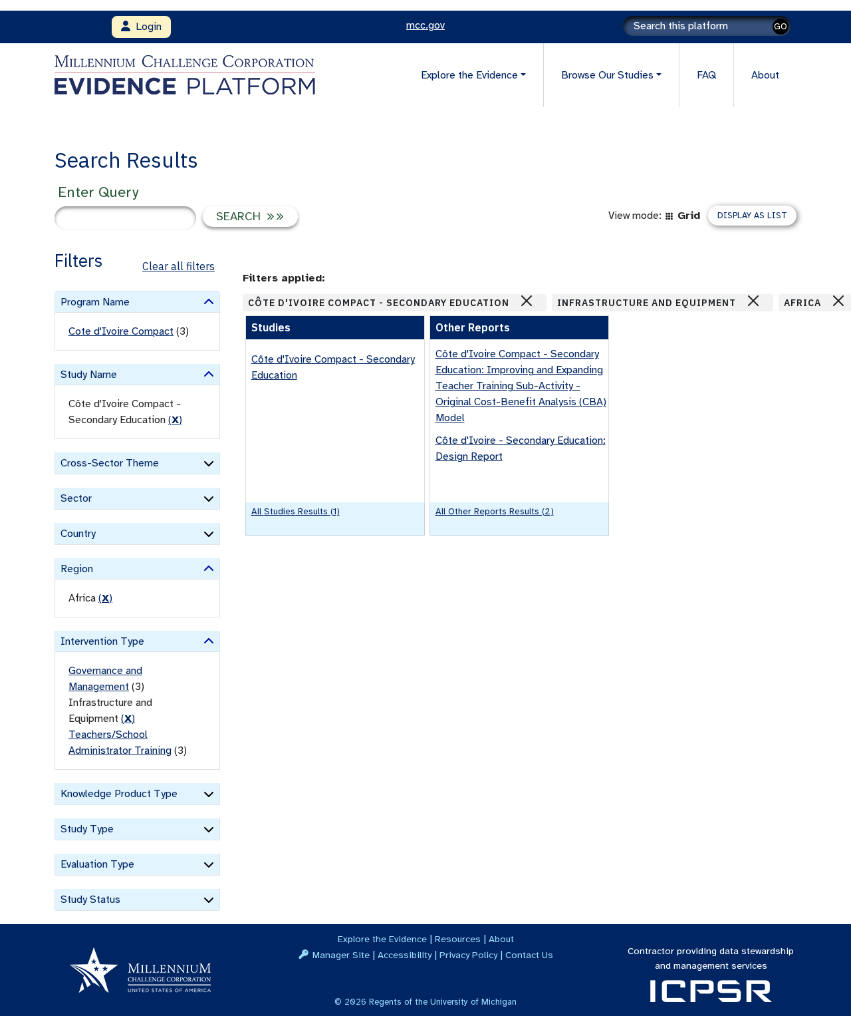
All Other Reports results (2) (494, 511)
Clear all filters (178, 266)
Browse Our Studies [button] (607, 75)
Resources (458, 939)
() (175, 419)
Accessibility (404, 955)
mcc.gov (425, 25)
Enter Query (98, 192)
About (765, 75)
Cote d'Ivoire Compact (121, 331)
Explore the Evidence (382, 939)
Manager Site (341, 955)
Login (146, 26)
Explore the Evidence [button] (469, 75)
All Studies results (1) (295, 511)
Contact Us (529, 955)
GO (780, 26)
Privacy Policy (468, 955)
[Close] (526, 300)
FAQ (706, 75)
